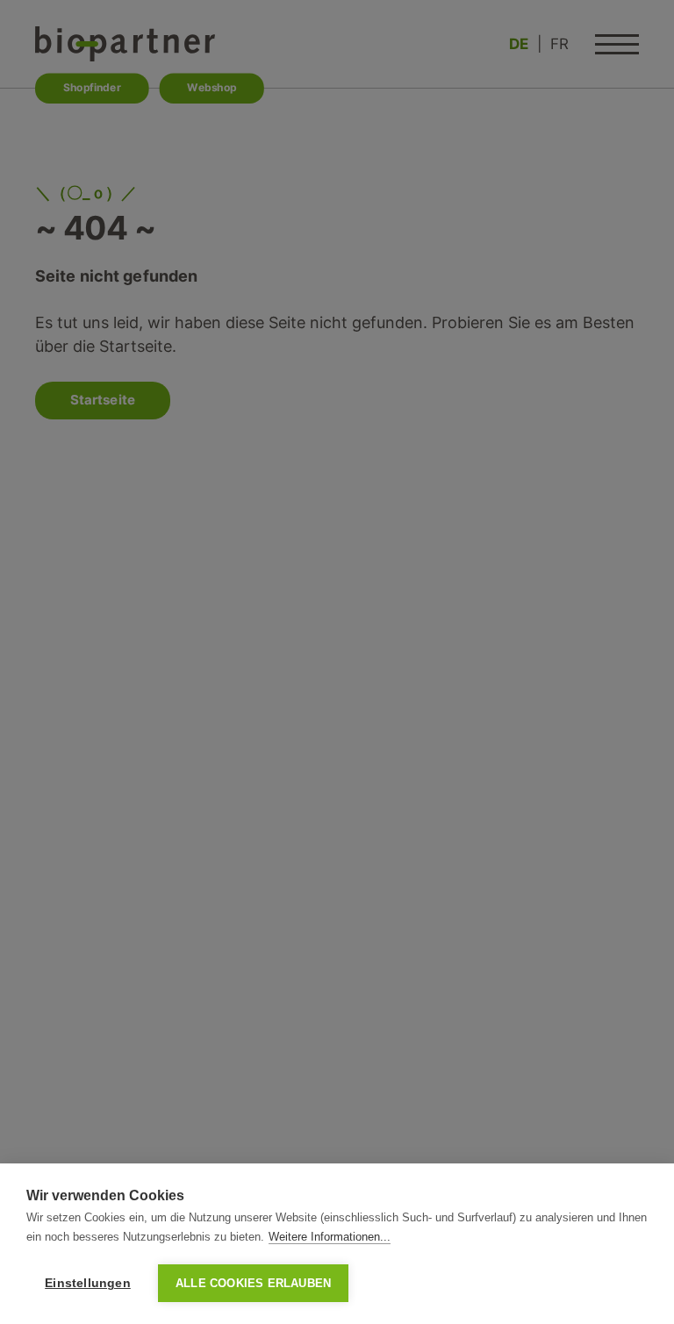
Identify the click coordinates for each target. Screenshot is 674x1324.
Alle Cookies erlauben (253, 1283)
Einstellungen (88, 1283)
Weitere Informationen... (330, 1236)
